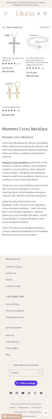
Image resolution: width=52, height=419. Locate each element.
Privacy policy (37, 408)
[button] (6, 13)
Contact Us (11, 273)
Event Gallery (12, 348)
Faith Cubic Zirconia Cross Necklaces (13, 59)
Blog (8, 354)
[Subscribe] (39, 373)
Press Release (12, 341)
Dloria (20, 404)
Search (9, 279)
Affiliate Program (14, 266)
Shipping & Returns (15, 317)
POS (24, 404)
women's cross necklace (15, 162)
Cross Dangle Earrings (11, 107)
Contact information (27, 416)
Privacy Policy (12, 304)
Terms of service (20, 412)
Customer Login (13, 286)
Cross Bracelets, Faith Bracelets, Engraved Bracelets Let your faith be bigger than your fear (37, 61)
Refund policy (23, 408)
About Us (10, 335)
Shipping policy (35, 412)
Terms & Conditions (15, 310)
